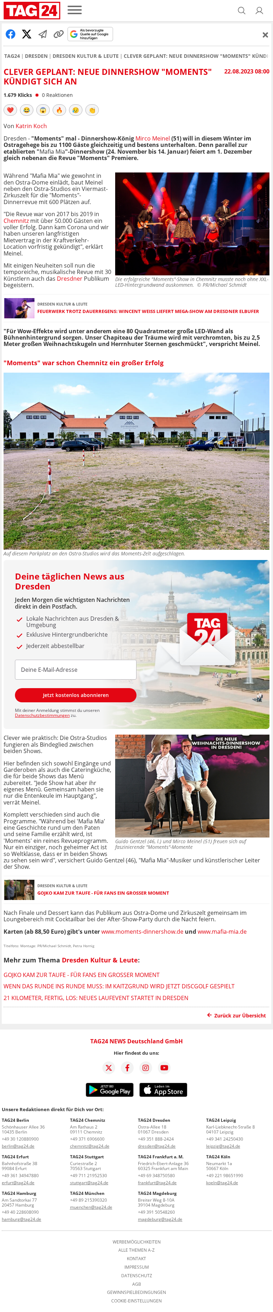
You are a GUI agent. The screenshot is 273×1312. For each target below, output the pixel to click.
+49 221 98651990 (224, 1176)
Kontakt (136, 1258)
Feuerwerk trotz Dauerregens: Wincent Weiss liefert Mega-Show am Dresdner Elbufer (148, 311)
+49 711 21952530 (88, 1176)
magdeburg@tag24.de (160, 1219)
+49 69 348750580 (156, 1176)
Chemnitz (16, 221)
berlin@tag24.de (18, 1146)
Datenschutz (136, 1275)
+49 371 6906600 (87, 1139)
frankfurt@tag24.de (157, 1183)
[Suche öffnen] (241, 10)
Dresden (36, 56)
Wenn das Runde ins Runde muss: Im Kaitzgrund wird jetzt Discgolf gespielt (119, 986)
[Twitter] (108, 1067)
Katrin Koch (31, 126)
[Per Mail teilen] (43, 34)
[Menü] (74, 10)
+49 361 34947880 (20, 1176)
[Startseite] (32, 11)
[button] (259, 10)
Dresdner (69, 278)
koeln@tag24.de (222, 1183)
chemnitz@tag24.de (89, 1146)
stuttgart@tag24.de (89, 1183)
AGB (136, 1284)
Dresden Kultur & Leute (86, 56)
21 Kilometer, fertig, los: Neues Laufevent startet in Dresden (96, 998)
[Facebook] (127, 1067)
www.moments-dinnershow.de (142, 931)
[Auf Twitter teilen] (27, 34)
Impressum (136, 1267)
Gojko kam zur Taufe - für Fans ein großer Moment (103, 893)
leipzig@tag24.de (223, 1146)
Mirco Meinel (152, 138)
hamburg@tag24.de (21, 1219)
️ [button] (10, 110)
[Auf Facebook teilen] (11, 34)
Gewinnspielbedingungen (136, 1292)
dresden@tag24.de (157, 1146)
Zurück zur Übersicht (240, 1015)
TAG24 (12, 56)
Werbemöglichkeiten (137, 1242)
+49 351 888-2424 (156, 1139)
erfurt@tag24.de (18, 1183)
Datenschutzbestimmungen (42, 715)
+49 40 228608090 (20, 1212)
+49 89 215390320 (88, 1200)
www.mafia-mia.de (222, 931)
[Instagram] (145, 1067)
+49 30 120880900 (20, 1139)
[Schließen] (265, 35)
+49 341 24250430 (224, 1139)
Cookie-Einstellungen (136, 1301)
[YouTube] (164, 1067)
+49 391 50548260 (156, 1212)
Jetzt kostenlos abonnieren (76, 695)
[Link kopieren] (59, 34)
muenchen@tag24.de (91, 1207)
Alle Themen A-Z (136, 1250)
